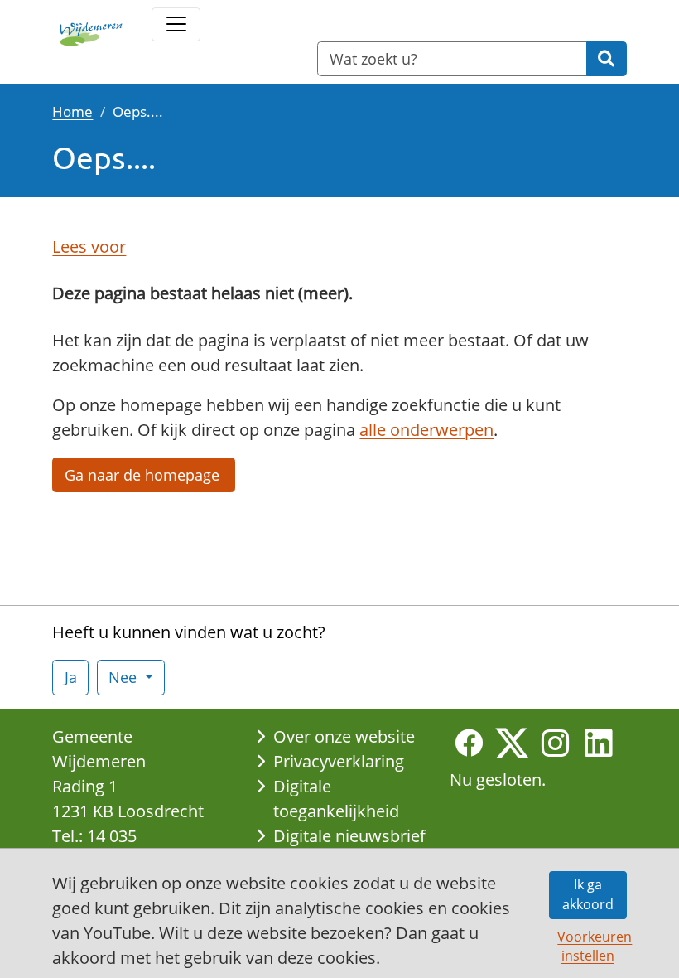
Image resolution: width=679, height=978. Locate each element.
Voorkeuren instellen (591, 946)
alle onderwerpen (426, 430)
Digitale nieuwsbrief (349, 836)
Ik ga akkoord (588, 894)
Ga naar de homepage (144, 475)
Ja (71, 677)
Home (72, 111)
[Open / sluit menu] (176, 24)
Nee (124, 677)
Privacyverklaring (338, 761)
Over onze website (344, 736)
